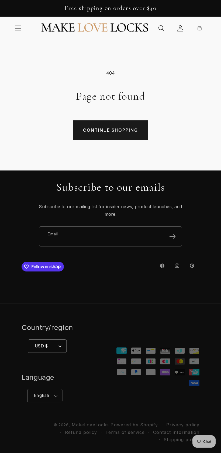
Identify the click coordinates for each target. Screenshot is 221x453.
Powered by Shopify (134, 424)
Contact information (176, 432)
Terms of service (125, 432)
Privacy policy (182, 424)
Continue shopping (110, 130)
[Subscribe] (172, 236)
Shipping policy (181, 439)
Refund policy (81, 432)
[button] (18, 28)
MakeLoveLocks (90, 424)
